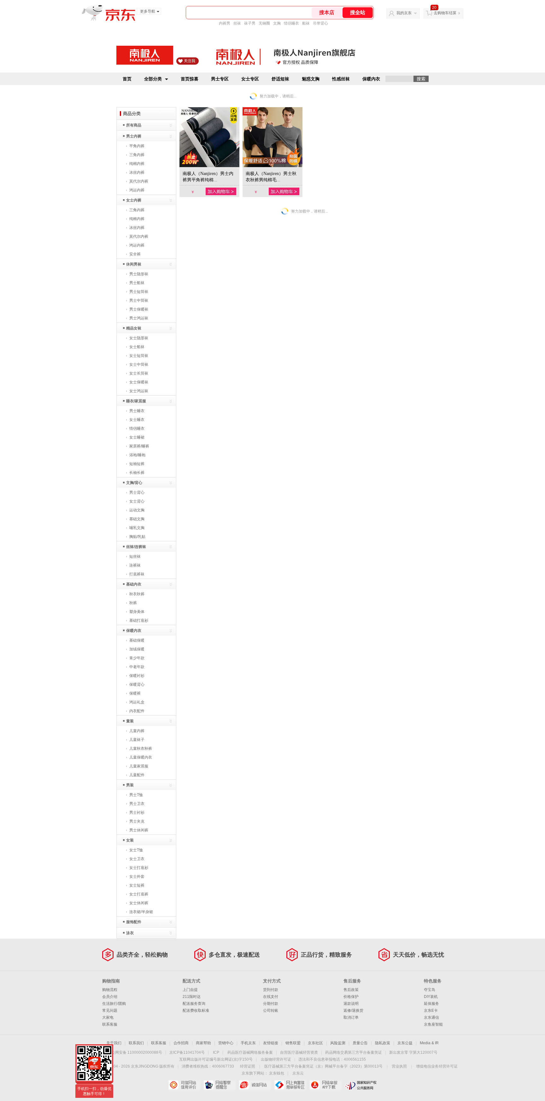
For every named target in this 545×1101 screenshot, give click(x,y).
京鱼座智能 (433, 1024)
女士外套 (136, 876)
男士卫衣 (136, 803)
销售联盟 (293, 1043)
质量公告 (360, 1043)
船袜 (306, 23)
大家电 (108, 1017)
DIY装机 (431, 996)
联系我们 (136, 1043)
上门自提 (190, 989)
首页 (127, 78)
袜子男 (249, 23)
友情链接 (270, 1043)
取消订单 (351, 1017)
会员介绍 (109, 996)
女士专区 (250, 78)
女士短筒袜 (138, 355)
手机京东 (248, 1043)
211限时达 (192, 996)
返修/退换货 (353, 1010)
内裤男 (224, 23)
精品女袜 (133, 328)
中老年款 (136, 667)
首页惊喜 (189, 78)
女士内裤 (133, 200)
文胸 (277, 23)
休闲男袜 (133, 264)
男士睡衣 (136, 411)
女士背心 (136, 501)
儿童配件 (136, 775)
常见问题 (109, 1010)
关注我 (189, 61)
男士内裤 (133, 136)
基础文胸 (136, 519)
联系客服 (109, 1024)
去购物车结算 (445, 13)
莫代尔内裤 (138, 181)
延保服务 (431, 1003)
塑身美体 (136, 611)
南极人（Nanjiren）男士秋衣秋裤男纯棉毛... (271, 176)
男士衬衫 (136, 812)
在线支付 (270, 996)
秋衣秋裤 (136, 594)
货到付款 (270, 989)
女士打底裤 (138, 894)
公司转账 (270, 1010)
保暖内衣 (371, 78)
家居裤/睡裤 (139, 446)
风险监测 (337, 1043)
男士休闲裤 (138, 830)
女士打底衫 (138, 867)
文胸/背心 (134, 483)
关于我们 (113, 1043)
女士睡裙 (136, 437)
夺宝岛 (429, 989)
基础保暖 (136, 640)
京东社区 (315, 1043)
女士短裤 (136, 885)
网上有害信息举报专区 (290, 1085)
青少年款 (136, 658)
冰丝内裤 (136, 172)
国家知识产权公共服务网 (361, 1085)
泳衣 (130, 933)
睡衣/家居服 (136, 401)
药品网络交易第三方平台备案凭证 (353, 1052)
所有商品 (133, 125)
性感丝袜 (341, 78)
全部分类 (153, 78)
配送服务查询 (194, 1003)
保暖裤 (135, 693)
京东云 (298, 1073)
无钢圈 (264, 23)
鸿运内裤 (136, 190)
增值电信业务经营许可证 (437, 1066)
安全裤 (135, 254)
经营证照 (247, 1066)
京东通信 (431, 1017)
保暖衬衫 (136, 675)
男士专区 (220, 78)
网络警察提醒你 (219, 1085)
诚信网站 (255, 1085)
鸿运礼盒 (136, 702)
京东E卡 (431, 1010)
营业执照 (399, 1066)
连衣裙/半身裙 (141, 912)
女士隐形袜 (138, 338)
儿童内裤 (136, 731)
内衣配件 (136, 711)
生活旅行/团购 (114, 1003)
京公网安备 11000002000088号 (135, 1052)
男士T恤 (136, 795)
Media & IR (429, 1043)
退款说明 (351, 1003)
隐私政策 (382, 1043)
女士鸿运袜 (138, 391)
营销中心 (225, 1043)
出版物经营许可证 (276, 1059)
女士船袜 (136, 347)
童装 (130, 721)
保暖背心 (136, 684)
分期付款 (270, 1003)
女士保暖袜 (138, 382)
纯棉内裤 (136, 163)
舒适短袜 (280, 78)
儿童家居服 (138, 766)
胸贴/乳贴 (137, 536)
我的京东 (404, 13)
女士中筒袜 (138, 364)
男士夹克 (136, 821)
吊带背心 (320, 23)
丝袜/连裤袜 (136, 547)
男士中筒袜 (138, 300)
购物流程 (109, 989)
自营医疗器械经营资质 (299, 1052)
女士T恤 (136, 850)
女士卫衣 (136, 859)
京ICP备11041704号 (187, 1052)
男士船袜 (136, 283)
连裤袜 (135, 565)
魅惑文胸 (310, 78)
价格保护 (351, 996)
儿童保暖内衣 (140, 757)
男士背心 (136, 492)
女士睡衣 (136, 419)
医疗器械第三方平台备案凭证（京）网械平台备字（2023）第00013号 (323, 1066)
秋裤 (133, 603)
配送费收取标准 (196, 1010)
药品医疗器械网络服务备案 (250, 1052)
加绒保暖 (136, 649)
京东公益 (405, 1043)
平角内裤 (136, 146)
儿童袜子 (136, 739)
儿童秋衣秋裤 (140, 748)
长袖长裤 (136, 472)
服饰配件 (133, 922)
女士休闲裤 (138, 903)
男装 (130, 785)
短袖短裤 (136, 464)
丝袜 (237, 23)
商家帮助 (203, 1043)
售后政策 (351, 989)
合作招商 (181, 1043)
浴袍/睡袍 (137, 455)
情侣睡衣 (291, 23)
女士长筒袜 (138, 373)
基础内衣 (133, 584)
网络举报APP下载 (325, 1085)
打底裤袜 (136, 574)
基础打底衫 (138, 620)
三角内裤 (136, 155)
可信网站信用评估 (184, 1085)
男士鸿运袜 (138, 318)
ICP (216, 1052)
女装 (130, 840)
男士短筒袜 (138, 291)
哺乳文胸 (136, 528)
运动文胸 (136, 510)
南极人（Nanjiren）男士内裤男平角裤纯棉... (208, 176)
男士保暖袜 (138, 309)
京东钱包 (276, 1073)
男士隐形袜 (138, 274)
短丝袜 (135, 556)
